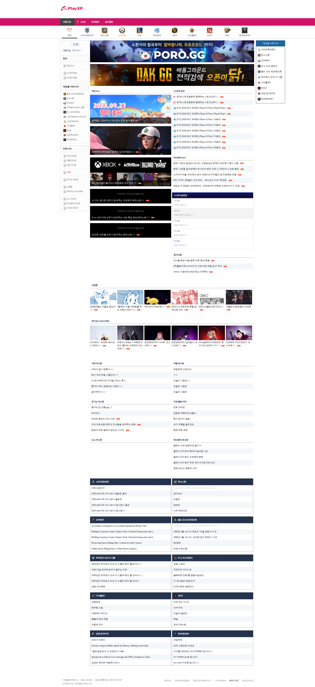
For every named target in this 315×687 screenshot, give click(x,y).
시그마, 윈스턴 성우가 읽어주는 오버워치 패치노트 (118, 200)
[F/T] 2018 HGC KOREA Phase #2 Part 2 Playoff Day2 (201, 108)
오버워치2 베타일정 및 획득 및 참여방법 (113, 152)
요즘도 (177, 499)
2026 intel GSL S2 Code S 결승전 (107, 499)
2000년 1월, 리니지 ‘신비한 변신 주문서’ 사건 (195, 537)
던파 (227, 35)
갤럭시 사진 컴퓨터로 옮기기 (187, 445)
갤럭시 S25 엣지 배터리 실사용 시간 (190, 451)
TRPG (69, 172)
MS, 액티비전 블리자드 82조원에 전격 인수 (114, 183)
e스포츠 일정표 (180, 195)
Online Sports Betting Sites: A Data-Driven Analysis (114, 548)
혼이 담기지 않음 (181, 418)
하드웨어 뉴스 (180, 157)
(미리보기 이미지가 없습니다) (130, 194)
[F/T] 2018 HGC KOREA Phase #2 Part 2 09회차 (198, 147)
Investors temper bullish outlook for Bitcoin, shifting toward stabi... (121, 645)
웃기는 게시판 (72, 179)
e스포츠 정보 (72, 73)
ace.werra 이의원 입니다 (185, 662)
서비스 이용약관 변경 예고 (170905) (190, 271)
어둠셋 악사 (97, 624)
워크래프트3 (244, 35)
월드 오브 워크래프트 (75, 94)
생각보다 (178, 493)
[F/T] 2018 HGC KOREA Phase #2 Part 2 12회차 (198, 130)
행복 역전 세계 (180, 430)
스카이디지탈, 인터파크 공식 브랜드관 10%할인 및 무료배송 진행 (204, 174)
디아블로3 (192, 35)
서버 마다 (178, 607)
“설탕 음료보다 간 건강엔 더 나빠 (108, 651)
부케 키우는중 (180, 548)
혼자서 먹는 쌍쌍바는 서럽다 (105, 386)
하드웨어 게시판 (73, 203)
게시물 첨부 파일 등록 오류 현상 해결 (191, 260)
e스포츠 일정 (72, 77)
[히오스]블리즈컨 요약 (209, 306)
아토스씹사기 (98, 488)
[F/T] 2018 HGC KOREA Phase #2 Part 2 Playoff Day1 (201, 113)
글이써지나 (96, 392)
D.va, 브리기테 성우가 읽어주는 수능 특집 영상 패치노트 (120, 217)
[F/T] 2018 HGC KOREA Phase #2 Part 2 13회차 (198, 125)
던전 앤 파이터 (72, 135)
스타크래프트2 (87, 35)
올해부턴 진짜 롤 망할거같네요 (189, 575)
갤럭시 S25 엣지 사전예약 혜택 (188, 457)
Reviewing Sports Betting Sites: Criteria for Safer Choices (117, 543)
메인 (70, 35)
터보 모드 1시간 (181, 602)
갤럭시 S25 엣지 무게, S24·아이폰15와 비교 (194, 462)
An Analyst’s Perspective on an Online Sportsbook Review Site (119, 526)
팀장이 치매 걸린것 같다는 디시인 (107, 430)
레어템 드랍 (97, 607)
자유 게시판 (71, 156)
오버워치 (122, 35)
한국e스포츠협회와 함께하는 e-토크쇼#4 (195, 102)
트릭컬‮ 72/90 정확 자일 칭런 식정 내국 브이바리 (116, 120)
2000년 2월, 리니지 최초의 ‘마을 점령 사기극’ (195, 531)
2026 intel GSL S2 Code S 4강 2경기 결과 (110, 505)
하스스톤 (105, 35)
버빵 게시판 (71, 160)
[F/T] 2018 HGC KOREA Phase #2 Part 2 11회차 (198, 136)
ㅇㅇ (175, 375)
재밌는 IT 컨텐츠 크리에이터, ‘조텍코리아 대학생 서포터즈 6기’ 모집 (206, 186)
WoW (174, 35)
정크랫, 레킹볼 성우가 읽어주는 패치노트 (113, 234)
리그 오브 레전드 (73, 112)
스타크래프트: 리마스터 (76, 117)
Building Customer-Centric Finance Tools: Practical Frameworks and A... (123, 531)
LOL (140, 35)
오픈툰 (69, 187)
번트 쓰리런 (179, 407)
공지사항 (178, 255)
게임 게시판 (71, 165)
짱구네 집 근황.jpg (100, 407)
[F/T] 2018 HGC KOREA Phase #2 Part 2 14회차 (198, 119)
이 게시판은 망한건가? (184, 581)
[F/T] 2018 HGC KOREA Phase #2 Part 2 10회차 (198, 142)
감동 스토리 (179, 564)
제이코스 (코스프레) (75, 191)
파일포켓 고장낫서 (182, 369)
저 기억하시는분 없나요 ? (186, 657)
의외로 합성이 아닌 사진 (103, 418)
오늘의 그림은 (180, 380)
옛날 (176, 619)
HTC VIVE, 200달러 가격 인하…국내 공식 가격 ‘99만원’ (200, 180)
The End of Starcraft (153, 306)
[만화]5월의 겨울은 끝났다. (103, 306)
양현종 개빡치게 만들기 (184, 413)
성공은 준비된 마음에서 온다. (106, 662)
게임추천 (178, 640)
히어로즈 (157, 35)
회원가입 (67, 50)
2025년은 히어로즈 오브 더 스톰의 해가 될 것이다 (115, 581)
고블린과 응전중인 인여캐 (238, 306)
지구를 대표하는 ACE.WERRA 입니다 (192, 651)
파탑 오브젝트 (98, 586)
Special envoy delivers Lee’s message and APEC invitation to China (121, 657)
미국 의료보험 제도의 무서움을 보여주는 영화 (113, 424)
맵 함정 (177, 543)
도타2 (209, 35)
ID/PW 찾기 (76, 50)
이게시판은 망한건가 (184, 586)
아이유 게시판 (72, 208)
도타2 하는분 (180, 624)
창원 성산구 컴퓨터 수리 (185, 468)
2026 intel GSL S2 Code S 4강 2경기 (108, 510)
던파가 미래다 (98, 640)
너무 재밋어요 (180, 510)
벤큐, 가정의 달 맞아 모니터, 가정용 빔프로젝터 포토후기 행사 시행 (205, 163)
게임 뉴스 (70, 65)
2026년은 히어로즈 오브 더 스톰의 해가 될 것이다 (115, 575)
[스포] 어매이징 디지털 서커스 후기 (108, 380)
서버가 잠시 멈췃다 (100, 369)
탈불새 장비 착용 (100, 619)
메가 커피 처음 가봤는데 (103, 375)
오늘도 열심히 (180, 613)
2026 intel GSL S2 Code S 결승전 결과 (109, 493)
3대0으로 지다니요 (183, 569)
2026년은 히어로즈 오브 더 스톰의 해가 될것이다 (115, 564)
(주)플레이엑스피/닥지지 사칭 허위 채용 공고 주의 (197, 266)
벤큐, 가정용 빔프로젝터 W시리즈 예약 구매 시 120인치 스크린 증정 (206, 169)
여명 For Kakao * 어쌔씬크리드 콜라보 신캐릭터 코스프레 (130, 345)
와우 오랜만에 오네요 (184, 645)
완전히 (177, 505)
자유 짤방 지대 (180, 401)
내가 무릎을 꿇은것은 (183, 424)
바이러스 (95, 413)
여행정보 (96, 602)
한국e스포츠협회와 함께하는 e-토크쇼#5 (195, 96)
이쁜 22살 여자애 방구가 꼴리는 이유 (109, 569)
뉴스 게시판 (71, 199)
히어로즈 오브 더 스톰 (75, 107)
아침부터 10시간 (99, 613)
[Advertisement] (187, 9)
